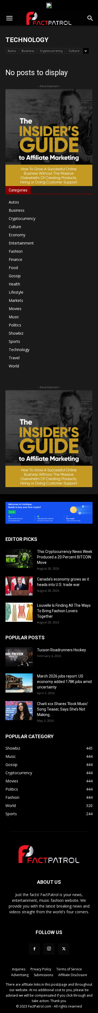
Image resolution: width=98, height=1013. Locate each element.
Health (14, 284)
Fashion (16, 251)
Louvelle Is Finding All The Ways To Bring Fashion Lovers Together (64, 611)
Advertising (20, 975)
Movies (15, 308)
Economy (17, 234)
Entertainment (21, 243)
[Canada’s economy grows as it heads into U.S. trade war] (19, 586)
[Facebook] (34, 949)
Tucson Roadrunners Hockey (61, 650)
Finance (15, 259)
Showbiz (16, 333)
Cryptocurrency (51, 51)
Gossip (15, 275)
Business (28, 51)
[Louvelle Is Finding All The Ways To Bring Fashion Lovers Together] (19, 612)
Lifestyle (16, 292)
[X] (63, 949)
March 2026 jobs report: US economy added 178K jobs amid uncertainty (64, 681)
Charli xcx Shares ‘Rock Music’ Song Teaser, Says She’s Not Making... (62, 709)
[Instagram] (49, 948)
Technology (19, 349)
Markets (16, 300)
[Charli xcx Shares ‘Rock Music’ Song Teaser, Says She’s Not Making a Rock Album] (19, 710)
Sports (14, 341)
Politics (15, 325)
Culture (74, 51)
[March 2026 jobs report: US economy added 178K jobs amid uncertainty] (19, 683)
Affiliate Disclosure (72, 975)
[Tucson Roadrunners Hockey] (19, 656)
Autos (12, 51)
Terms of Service (69, 969)
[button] (9, 18)
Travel (14, 357)
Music (14, 316)
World (14, 366)
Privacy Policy (40, 969)
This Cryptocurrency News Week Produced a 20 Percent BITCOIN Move (64, 557)
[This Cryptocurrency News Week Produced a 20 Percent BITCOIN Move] (19, 558)
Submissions (43, 975)
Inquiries (18, 969)
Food (13, 267)
